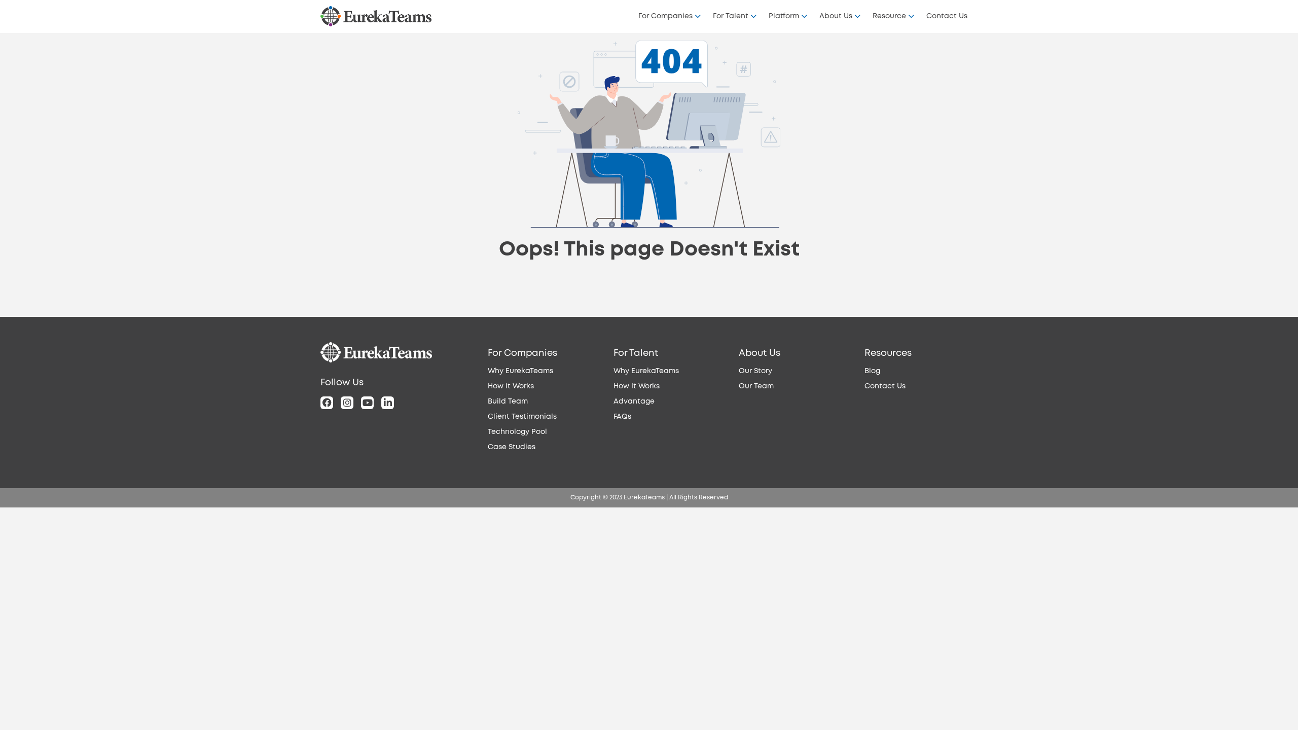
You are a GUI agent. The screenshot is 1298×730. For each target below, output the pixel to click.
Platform (784, 16)
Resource (889, 16)
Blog (872, 371)
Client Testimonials (522, 417)
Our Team (756, 386)
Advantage (634, 401)
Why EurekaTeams (520, 371)
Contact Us (946, 16)
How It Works (637, 386)
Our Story (755, 371)
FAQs (622, 417)
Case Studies (511, 447)
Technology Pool (517, 432)
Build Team (508, 401)
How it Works (511, 386)
